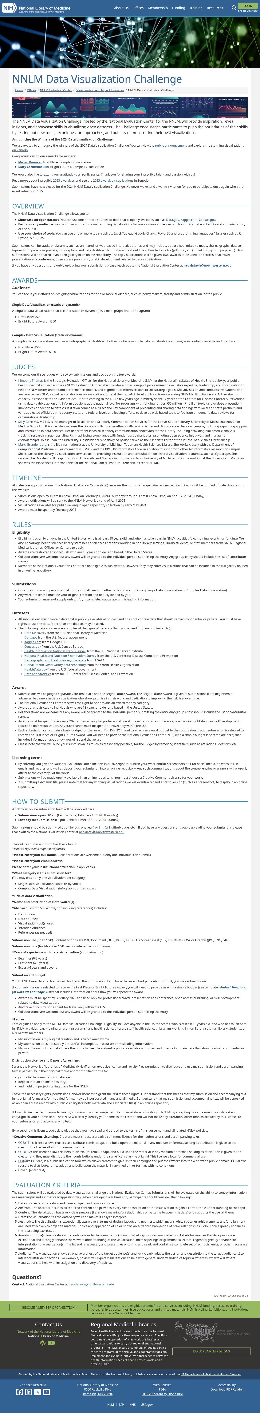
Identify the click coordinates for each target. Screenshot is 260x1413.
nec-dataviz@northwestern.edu (101, 832)
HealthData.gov (35, 669)
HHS (132, 1405)
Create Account (248, 11)
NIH (121, 1405)
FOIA (162, 1389)
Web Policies (162, 1385)
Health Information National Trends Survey (55, 651)
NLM (110, 1405)
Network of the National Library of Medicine (48, 1331)
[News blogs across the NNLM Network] (44, 1344)
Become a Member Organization (48, 1307)
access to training (228, 1306)
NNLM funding (203, 1306)
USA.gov (147, 1405)
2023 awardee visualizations (113, 180)
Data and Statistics (37, 674)
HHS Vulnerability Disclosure (162, 1394)
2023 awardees (64, 180)
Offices (31, 90)
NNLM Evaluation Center (56, 90)
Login (248, 6)
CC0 (21, 1161)
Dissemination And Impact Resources (100, 90)
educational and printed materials (161, 1309)
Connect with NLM (33, 1385)
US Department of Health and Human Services (211, 1374)
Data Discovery (35, 633)
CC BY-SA (24, 1152)
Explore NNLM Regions (211, 1351)
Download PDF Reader (227, 1389)
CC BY (22, 1143)
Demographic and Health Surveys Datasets (55, 660)
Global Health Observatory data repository (55, 665)
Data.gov (172, 220)
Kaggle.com (188, 220)
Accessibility (227, 1385)
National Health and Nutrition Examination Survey (60, 656)
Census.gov (207, 220)
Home (19, 90)
